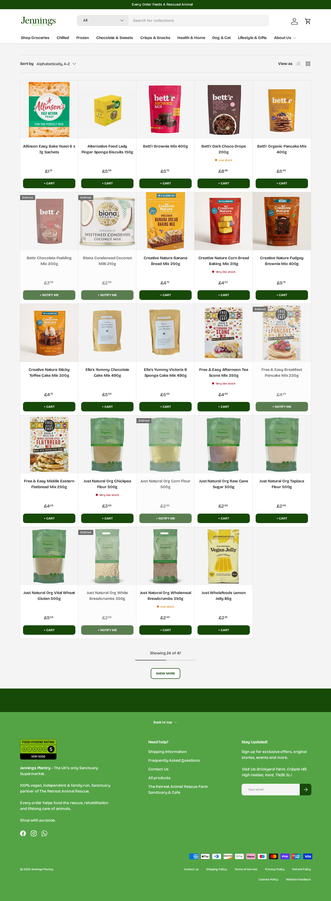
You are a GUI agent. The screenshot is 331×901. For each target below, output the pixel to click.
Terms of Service (246, 869)
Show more (165, 673)
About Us (282, 37)
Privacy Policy (274, 869)
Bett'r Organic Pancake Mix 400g (282, 149)
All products (159, 778)
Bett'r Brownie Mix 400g (165, 146)
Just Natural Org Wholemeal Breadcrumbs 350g (165, 595)
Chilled (63, 37)
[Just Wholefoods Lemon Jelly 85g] (224, 556)
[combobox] (172, 20)
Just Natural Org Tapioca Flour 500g (282, 484)
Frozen (82, 37)
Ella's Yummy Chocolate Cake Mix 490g (107, 372)
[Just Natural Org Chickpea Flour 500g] (107, 444)
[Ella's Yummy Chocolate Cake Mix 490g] (107, 333)
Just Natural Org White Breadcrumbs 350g (107, 595)
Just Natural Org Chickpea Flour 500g (107, 484)
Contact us (191, 869)
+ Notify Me (49, 295)
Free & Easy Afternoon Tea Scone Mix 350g (223, 372)
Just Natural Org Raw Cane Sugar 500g (223, 484)
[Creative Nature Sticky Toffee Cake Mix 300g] (49, 333)
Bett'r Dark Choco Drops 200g (223, 149)
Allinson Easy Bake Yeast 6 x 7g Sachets (49, 149)
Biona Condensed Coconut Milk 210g (107, 261)
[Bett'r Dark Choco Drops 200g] (224, 109)
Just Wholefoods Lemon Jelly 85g (224, 595)
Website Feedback (298, 879)
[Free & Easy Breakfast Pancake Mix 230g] (282, 333)
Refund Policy (301, 869)
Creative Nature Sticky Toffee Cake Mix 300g (49, 372)
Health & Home (191, 37)
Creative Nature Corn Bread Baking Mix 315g (223, 261)
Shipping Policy (216, 869)
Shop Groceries (35, 37)
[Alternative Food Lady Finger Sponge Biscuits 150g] (107, 109)
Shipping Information (167, 751)
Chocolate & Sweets (114, 37)
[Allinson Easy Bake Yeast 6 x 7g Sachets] (49, 109)
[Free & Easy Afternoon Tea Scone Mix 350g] (224, 333)
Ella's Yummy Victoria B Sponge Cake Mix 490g (165, 372)
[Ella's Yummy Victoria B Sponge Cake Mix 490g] (165, 333)
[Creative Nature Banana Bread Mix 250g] (165, 221)
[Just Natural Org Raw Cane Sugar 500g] (224, 444)
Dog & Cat (221, 37)
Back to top (163, 722)
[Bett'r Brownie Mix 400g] (165, 109)
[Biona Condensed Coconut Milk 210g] (107, 221)
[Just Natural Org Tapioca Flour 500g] (282, 444)
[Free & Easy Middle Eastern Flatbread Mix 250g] (49, 444)
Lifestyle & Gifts (252, 37)
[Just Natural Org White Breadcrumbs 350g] (107, 556)
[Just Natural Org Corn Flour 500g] (165, 444)
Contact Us (158, 769)
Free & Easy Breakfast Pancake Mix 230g (281, 372)
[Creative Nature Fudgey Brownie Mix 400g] (282, 221)
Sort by (27, 63)
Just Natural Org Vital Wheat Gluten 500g (49, 595)
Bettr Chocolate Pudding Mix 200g (49, 261)
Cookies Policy (268, 879)
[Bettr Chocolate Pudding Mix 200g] (49, 221)
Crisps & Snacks (155, 37)
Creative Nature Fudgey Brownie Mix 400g (281, 261)
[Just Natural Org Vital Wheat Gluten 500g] (49, 556)
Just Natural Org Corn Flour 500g (166, 484)
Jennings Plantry (42, 869)
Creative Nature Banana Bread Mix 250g (165, 261)
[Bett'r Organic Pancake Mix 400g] (282, 109)
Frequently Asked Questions (174, 760)
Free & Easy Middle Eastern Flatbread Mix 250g (49, 484)
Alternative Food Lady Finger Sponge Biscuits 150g (107, 149)
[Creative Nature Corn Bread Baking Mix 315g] (224, 221)
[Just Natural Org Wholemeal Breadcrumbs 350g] (165, 556)
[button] (308, 21)
